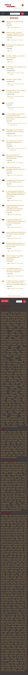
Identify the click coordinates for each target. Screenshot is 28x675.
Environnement (4, 346)
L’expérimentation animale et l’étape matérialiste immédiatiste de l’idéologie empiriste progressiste (15, 208)
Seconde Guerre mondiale (7, 409)
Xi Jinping (14, 670)
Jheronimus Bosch (16, 597)
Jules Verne (24, 600)
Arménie (3, 435)
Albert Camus (8, 517)
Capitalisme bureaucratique (20, 324)
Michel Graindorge (15, 623)
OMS (25, 488)
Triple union (14, 421)
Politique (16, 390)
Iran (18, 445)
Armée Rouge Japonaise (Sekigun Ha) (17, 464)
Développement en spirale (14, 341)
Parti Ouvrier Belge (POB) (12, 495)
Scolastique (19, 407)
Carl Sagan (24, 534)
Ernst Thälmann (8, 560)
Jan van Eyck (16, 592)
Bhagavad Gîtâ (23, 320)
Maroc (20, 447)
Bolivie (2, 437)
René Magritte (20, 648)
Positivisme (4, 392)
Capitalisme (8, 324)
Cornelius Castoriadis (18, 544)
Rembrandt (24, 647)
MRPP (2, 484)
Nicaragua (14, 448)
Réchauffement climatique (20, 399)
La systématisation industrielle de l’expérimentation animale (15, 233)
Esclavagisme (14, 346)
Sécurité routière (19, 409)
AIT (2, 462)
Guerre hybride (13, 355)
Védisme (20, 423)
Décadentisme (10, 339)
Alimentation (4, 314)
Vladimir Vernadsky (6, 667)
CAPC (2, 469)
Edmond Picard (10, 551)
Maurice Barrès (10, 619)
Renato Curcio (4, 648)
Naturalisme (24, 378)
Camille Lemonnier (15, 534)
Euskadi (25, 442)
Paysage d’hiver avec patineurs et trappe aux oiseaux (15, 91)
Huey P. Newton (20, 585)
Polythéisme (24, 390)
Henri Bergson (12, 582)
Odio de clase (19, 488)
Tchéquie (12, 454)
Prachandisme (23, 392)
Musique (11, 378)
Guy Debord (17, 580)
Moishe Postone (5, 626)
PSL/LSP (10, 500)
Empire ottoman (23, 440)
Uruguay (25, 455)
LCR (9, 481)
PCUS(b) (6, 498)
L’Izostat (17, 479)
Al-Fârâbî (17, 515)
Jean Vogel (4, 595)
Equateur (3, 442)
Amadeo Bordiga (5, 522)
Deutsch (25, 339)
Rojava (11, 452)
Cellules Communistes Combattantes (13, 469)
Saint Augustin (15, 652)
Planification (4, 390)
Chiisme (19, 327)
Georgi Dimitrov (23, 575)
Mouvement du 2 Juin (6, 483)
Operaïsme (3, 490)
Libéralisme (4, 370)
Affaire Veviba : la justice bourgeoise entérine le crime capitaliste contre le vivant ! (15, 34)
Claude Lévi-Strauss (18, 541)
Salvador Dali (23, 652)
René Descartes (12, 648)
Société (11, 62)
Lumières (11, 372)
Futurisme (3, 353)
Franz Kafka (7, 565)
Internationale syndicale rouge (9, 478)
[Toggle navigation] (3, 13)
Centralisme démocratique (20, 326)
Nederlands (4, 380)
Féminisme (3, 349)
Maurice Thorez (19, 619)
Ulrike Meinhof (14, 664)
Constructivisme (5, 334)
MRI (26, 483)
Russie (21, 452)
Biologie (8, 322)
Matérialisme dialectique (20, 373)
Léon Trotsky (23, 611)
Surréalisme (4, 416)
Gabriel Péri (19, 566)
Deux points (4, 341)
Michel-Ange (24, 623)
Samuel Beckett (13, 653)
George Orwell (23, 571)
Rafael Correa (14, 645)
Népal (9, 448)
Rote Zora (20, 501)
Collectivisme (4, 331)
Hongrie (8, 445)
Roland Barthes (14, 650)
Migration (3, 377)
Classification (23, 329)
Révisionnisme (10, 401)
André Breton (13, 522)
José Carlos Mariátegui (21, 599)
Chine (2, 438)
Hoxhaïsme (3, 358)
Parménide (3, 635)
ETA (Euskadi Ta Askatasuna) (9, 472)
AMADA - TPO (8, 462)
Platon (15, 643)
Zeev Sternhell (21, 670)
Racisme (18, 397)
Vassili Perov (23, 664)
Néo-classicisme (13, 380)
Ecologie (8, 344)
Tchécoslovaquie (5, 454)
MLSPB (25, 481)
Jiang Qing (24, 597)
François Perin (19, 563)
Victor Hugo (14, 665)
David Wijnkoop (9, 548)
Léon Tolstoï (16, 611)
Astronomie (18, 319)
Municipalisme (4, 378)
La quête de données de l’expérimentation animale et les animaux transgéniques (16, 221)
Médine (25, 621)
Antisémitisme (7, 317)
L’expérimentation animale (15, 200)
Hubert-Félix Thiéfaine (10, 585)
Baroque (17, 320)
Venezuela (3, 457)
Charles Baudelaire (9, 537)
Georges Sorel (14, 575)
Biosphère (13, 322)
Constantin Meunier (22, 542)
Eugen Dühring (16, 560)
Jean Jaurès (24, 594)
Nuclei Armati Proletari (9, 488)
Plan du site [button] (5, 301)
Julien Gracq (20, 602)
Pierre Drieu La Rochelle (21, 638)
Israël (21, 445)
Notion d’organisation (15, 382)
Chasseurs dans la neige (14, 79)
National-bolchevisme (11, 484)
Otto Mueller (24, 631)
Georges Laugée (22, 573)
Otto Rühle (4, 633)
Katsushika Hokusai (22, 606)
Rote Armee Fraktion (10, 501)
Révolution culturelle (21, 401)
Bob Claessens (8, 532)
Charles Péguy (19, 539)
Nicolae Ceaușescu (6, 628)
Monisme (16, 377)
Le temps (9, 368)
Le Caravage (24, 609)
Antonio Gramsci (5, 527)
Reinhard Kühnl (16, 647)
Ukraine (21, 454)
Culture (10, 51)
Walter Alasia (19, 667)
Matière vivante (17, 375)
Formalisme (24, 351)
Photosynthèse (4, 389)
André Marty (10, 524)
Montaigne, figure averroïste (15, 135)
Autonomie (3, 466)
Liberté (18, 370)
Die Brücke (3, 343)
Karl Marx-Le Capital (10, 606)
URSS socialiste (17, 455)
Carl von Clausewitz (6, 536)
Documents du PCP (12, 343)
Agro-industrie (23, 312)
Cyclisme (24, 337)
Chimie (25, 327)
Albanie (14, 431)
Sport (7, 414)
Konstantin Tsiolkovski (18, 607)
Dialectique (24, 341)
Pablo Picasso (12, 633)
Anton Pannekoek (22, 525)
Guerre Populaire (6, 356)
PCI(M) (13, 496)
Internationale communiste (20, 476)
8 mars (17, 312)
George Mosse (14, 571)
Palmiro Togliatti (22, 633)
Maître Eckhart (20, 616)
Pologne (25, 450)
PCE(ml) (3, 496)
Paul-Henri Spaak (17, 636)
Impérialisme (23, 358)
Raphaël (3, 647)
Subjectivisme (23, 414)
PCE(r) (7, 496)
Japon (2, 447)
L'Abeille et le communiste (20, 363)
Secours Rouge (16, 503)
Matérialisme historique (7, 375)
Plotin (19, 643)
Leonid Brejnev (5, 612)
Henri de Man (19, 582)
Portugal (3, 452)
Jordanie (7, 447)
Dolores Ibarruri (12, 549)
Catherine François (18, 536)
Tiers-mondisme (18, 419)
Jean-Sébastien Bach (6, 597)
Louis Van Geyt (11, 614)
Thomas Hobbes (5, 660)
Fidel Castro (4, 563)
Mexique (25, 447)
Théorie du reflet (10, 419)
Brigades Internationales (12, 467)
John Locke (12, 599)
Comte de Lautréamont (10, 542)
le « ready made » (10, 366)
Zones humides (13, 426)
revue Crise (12, 404)
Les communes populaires (20, 368)
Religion (3, 401)
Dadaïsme (3, 339)
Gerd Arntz (13, 577)
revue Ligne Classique (14, 406)
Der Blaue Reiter (18, 339)
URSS (9, 455)
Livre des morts (5, 372)
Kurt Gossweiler (9, 609)
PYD (18, 500)
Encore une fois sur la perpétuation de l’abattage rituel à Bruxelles (14, 156)
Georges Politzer (5, 575)
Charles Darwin (19, 537)
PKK (14, 498)
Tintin (2, 662)
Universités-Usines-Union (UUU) (18, 508)
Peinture (21, 385)
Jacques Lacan (18, 590)
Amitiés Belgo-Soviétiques (20, 462)
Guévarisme (16, 356)
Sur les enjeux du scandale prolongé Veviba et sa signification (14, 257)
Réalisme (24, 397)
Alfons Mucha (16, 520)
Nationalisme (17, 378)
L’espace (3, 365)
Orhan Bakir (12, 631)
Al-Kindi (22, 515)
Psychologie (20, 395)
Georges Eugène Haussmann (9, 573)
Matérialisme (10, 373)
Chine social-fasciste (9, 438)
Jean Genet (17, 594)
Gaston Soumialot (15, 568)
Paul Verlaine (9, 636)
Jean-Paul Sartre (22, 595)
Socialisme (11, 413)
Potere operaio (19, 498)
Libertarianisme (11, 370)
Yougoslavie (14, 457)
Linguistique (24, 370)
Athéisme (24, 319)
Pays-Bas (14, 450)
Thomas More (13, 660)
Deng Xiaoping (18, 548)
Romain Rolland (23, 650)
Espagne (8, 442)
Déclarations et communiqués (16, 40)
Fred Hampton (14, 565)
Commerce (24, 331)
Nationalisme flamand (6, 486)
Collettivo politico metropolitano (14, 471)
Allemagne (24, 431)
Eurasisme (13, 348)
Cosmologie (12, 336)
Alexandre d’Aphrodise (11, 519)
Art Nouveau (4, 319)
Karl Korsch (21, 604)
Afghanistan (4, 431)
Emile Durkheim (5, 554)
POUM (25, 498)
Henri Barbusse (4, 582)
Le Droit (18, 366)
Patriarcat (3, 385)
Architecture (15, 317)
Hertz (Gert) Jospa (15, 583)
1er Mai (13, 312)
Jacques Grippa (10, 590)
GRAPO (9, 476)
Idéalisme (13, 358)
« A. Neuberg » (4, 515)
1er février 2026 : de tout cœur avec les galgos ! (15, 56)
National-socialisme (22, 484)
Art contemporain (22, 317)
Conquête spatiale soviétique (18, 332)
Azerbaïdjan (13, 435)
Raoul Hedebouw (22, 645)
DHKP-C (25, 471)
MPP (23, 483)
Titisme (25, 419)
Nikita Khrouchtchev (17, 628)
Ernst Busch (15, 558)
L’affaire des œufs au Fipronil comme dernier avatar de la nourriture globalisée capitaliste (16, 282)
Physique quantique (21, 389)
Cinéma (10, 329)
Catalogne (21, 437)
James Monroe (8, 592)
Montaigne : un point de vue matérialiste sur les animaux (15, 130)
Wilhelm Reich (8, 670)
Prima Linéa (4, 500)
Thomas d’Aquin (22, 658)
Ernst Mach (21, 558)
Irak (15, 445)
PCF (10, 496)
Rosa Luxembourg (5, 652)
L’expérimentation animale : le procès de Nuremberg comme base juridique (15, 244)
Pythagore (8, 645)
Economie (14, 344)
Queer (25, 395)
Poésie (10, 390)
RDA (7, 452)
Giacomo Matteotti (22, 577)
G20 (8, 353)
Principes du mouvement (7, 394)
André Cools (20, 522)
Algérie (19, 431)
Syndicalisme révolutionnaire (19, 505)
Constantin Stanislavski (6, 544)
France (8, 443)
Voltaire (13, 667)
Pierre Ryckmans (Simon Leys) (15, 640)
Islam (25, 361)
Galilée (8, 568)
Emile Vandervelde (22, 554)
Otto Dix (18, 631)
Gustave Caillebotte (17, 578)
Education (20, 344)
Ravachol (8, 647)
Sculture (25, 407)
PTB (15, 500)
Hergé (7, 583)
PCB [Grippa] (23, 495)
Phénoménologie (14, 387)
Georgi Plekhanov (5, 577)
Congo (22, 438)
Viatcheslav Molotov (6, 665)
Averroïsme (11, 320)
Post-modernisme (13, 392)
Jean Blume (24, 592)
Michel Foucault (5, 623)
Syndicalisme (4, 418)
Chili (26, 437)
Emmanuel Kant (12, 556)
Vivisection (20, 424)
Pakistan (3, 450)
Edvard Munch (9, 553)
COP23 (25, 334)
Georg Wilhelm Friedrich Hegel (9, 570)
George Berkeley (22, 570)
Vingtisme (14, 424)
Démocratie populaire (12, 440)
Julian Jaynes (4, 602)
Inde (12, 445)
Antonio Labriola (14, 527)
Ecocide (20, 343)
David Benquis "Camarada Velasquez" (14, 546)
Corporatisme (4, 336)
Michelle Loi (4, 624)
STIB (9, 505)
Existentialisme (23, 348)
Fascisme (3, 474)
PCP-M (22, 496)
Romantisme (24, 406)
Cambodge (15, 437)
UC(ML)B (9, 507)
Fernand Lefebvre (22, 561)
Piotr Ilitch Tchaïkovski (7, 643)
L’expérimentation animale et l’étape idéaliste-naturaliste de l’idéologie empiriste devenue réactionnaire (15, 193)
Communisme (4, 332)
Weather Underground (6, 510)
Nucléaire (7, 384)
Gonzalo (3, 578)
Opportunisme (23, 384)
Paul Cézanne (20, 635)
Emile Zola (4, 556)
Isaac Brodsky (9, 589)
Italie (25, 445)
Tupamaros (3, 507)
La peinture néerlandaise (15, 27)
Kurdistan (12, 447)
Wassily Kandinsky (12, 669)
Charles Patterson (10, 539)
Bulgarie (10, 437)
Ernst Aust (8, 558)
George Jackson (5, 571)
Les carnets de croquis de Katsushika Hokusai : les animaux (14, 142)
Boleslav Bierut (23, 532)
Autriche (7, 435)
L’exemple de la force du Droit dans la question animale (15, 181)
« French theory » (5, 312)
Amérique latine (17, 433)
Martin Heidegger (19, 618)
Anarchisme (4, 464)
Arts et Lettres (11, 319)
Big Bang (3, 322)
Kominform (8, 479)
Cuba (25, 438)
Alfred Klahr (24, 520)
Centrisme (3, 327)
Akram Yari (11, 515)
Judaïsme (3, 363)
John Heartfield (4, 599)
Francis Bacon (11, 563)
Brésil (6, 437)
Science (13, 407)
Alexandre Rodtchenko (6, 520)
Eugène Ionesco (5, 561)
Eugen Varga (24, 560)
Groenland (24, 443)
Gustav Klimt (9, 578)
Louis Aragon (18, 612)
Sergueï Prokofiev (22, 653)
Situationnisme (18, 411)
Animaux (10, 314)
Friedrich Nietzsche (5, 566)
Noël (8, 382)
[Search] (22, 13)
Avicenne (21, 529)
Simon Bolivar (20, 655)
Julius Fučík (8, 604)
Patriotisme (9, 385)
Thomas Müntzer (22, 660)
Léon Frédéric (8, 611)
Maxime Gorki (19, 621)
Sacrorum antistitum (6, 407)
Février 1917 (18, 349)
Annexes (15, 314)
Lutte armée (17, 372)
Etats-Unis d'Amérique (16, 442)
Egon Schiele (17, 553)
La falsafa (8, 365)
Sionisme (10, 411)
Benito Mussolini (19, 531)
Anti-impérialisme (22, 314)
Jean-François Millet (13, 595)
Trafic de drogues (5, 421)
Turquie (17, 454)
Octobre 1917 (14, 384)
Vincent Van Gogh (22, 665)
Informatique (15, 360)
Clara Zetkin (10, 541)
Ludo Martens (19, 614)
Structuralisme (14, 414)
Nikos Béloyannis (11, 629)
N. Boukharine (13, 626)
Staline (11, 657)
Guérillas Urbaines (22, 353)
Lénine (2, 611)
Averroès (15, 529)
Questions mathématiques (8, 397)
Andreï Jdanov (18, 524)
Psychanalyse (12, 395)
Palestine (9, 450)
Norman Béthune (5, 631)
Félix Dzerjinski (13, 561)
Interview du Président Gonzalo (15, 361)
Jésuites (20, 478)
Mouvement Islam (16, 483)
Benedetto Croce (10, 531)
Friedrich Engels (23, 565)
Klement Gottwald (5, 607)
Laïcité (2, 366)
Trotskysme (20, 421)
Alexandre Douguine (22, 519)
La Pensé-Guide (16, 365)
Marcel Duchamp (10, 618)
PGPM (10, 498)
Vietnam (9, 457)
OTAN (8, 490)
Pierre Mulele (4, 640)
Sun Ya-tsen (17, 657)
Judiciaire (9, 363)
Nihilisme (3, 382)
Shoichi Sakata (4, 655)
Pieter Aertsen (14, 641)
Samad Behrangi (5, 653)
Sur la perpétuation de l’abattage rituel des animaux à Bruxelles (15, 169)
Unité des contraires (11, 423)
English (25, 344)
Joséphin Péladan (16, 600)
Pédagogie (15, 385)
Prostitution (24, 394)
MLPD (20, 481)
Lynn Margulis (11, 616)
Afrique (9, 431)
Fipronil (25, 349)
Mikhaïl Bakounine (12, 624)
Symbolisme (24, 416)
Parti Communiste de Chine (15, 491)
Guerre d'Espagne (5, 355)
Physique (12, 389)
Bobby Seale (16, 532)
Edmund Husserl (19, 551)
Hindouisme (24, 356)
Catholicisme (10, 326)
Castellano (3, 326)
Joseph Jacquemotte (6, 600)
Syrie (25, 452)
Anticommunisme (5, 315)
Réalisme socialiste (6, 399)
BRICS (18, 322)
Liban (16, 447)
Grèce (18, 443)
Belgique (24, 435)
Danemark (3, 440)
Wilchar (20, 669)
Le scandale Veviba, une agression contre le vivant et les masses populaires (15, 270)
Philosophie (24, 387)
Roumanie (16, 452)
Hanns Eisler (24, 580)
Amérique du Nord (6, 433)
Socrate (7, 657)
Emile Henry (13, 554)
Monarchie (9, 377)
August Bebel (9, 529)
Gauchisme (13, 353)
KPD (13, 479)
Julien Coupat (12, 602)
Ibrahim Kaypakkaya (11, 587)
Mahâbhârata (24, 372)
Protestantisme (4, 395)
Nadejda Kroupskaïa (22, 626)
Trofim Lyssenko (5, 664)
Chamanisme (11, 327)
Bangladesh (19, 435)
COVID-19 (20, 336)
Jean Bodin (3, 594)
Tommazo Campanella (13, 662)
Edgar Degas (20, 549)
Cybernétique (17, 337)
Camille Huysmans (5, 534)
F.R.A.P (25, 472)
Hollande (3, 445)
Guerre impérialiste (22, 355)
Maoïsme (3, 373)
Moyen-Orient (4, 448)
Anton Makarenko (11, 525)
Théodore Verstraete (11, 658)
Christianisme (4, 329)
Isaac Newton (18, 589)
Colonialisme (14, 331)
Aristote (21, 527)
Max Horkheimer (11, 621)
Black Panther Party (12, 466)
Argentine (24, 433)
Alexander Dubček (17, 517)
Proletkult (17, 394)
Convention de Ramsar (16, 334)
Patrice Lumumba (11, 635)
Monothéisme (23, 377)
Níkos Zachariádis (22, 629)
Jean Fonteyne (10, 594)
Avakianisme (4, 320)
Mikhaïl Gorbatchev (22, 624)
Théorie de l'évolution (17, 418)
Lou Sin (12, 612)
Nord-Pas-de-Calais (22, 448)
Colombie (17, 438)
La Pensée (24, 365)
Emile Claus (24, 553)
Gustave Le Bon (9, 580)
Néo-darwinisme (23, 380)
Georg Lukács (23, 568)
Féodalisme (10, 349)
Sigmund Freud (12, 655)
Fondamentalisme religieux (13, 351)
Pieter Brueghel (23, 641)
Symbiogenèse (13, 416)
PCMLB (18, 496)
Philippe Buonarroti (9, 638)
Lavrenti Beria (16, 609)
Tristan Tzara (23, 662)
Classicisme (16, 329)
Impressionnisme (5, 360)
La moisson (10, 103)
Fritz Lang (13, 566)
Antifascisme (13, 315)
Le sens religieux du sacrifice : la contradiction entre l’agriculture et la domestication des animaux (16, 116)
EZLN (20, 472)
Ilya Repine (20, 587)
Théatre (10, 418)
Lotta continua (14, 481)
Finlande (3, 443)
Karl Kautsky (15, 604)
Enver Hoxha (20, 556)
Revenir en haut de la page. (14, 296)
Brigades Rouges (22, 467)
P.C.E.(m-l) (13, 490)
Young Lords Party (16, 510)
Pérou (19, 450)
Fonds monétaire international (15, 474)
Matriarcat (24, 375)
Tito (6, 662)
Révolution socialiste (6, 402)
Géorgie (14, 443)
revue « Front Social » (17, 402)
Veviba (8, 424)
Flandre (3, 351)
